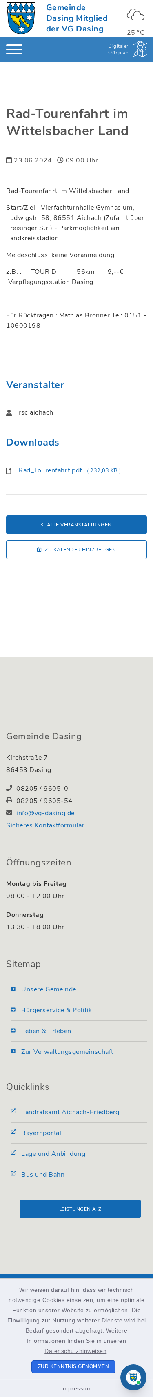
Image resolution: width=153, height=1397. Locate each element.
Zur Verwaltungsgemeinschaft (67, 1051)
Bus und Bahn (42, 1174)
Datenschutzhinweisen (75, 1351)
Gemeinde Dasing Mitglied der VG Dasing (77, 18)
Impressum (76, 1388)
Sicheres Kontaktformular (45, 825)
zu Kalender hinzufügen (80, 549)
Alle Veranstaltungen (79, 524)
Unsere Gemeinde (48, 989)
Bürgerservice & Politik (56, 1010)
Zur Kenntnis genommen (73, 1366)
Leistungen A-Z (80, 1209)
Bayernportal (41, 1133)
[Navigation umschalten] (14, 49)
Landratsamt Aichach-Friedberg (70, 1112)
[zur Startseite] (21, 18)
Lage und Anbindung (53, 1153)
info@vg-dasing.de (45, 813)
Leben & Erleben (46, 1031)
